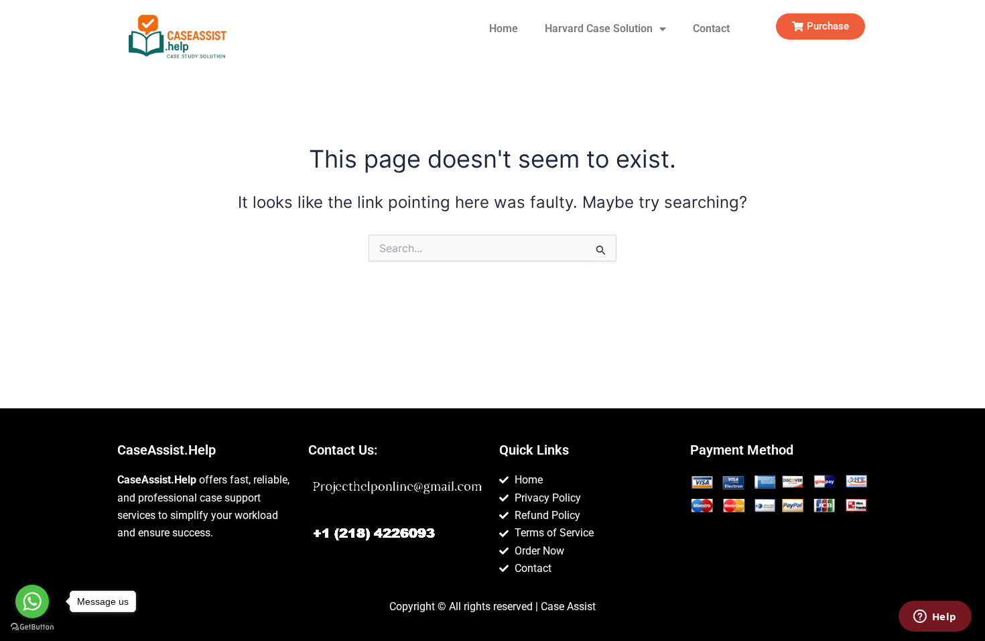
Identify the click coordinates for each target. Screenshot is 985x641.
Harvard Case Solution (599, 28)
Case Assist (568, 606)
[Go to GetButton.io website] (32, 627)
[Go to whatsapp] (32, 601)
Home (503, 28)
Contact (711, 28)
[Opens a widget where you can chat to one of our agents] (935, 617)
